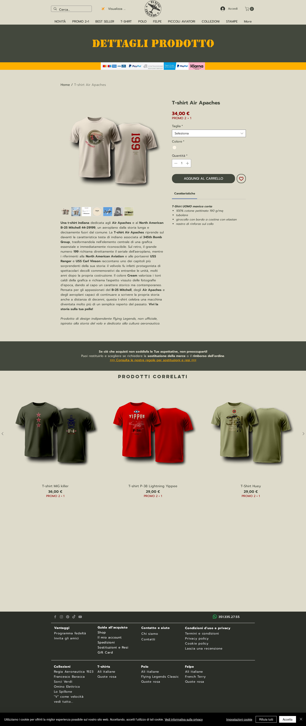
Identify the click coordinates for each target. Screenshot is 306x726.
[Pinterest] (68, 617)
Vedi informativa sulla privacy (184, 719)
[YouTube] (80, 617)
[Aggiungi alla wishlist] (241, 178)
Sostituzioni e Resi (113, 647)
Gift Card (105, 652)
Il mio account (110, 637)
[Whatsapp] (214, 616)
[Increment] (188, 163)
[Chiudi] (301, 719)
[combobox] (209, 133)
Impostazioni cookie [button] (239, 719)
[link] (184, 193)
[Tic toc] (74, 617)
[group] (153, 448)
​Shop (102, 632)
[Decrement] (175, 163)
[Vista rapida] (55, 434)
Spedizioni (106, 642)
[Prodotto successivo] (303, 433)
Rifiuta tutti (266, 719)
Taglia (177, 126)
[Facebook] (55, 617)
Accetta (287, 719)
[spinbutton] (181, 163)
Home (65, 84)
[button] (250, 9)
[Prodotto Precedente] (2, 433)
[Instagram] (61, 617)
